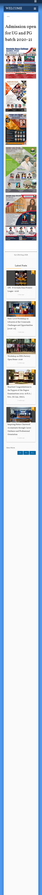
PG (26, 453)
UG (20, 453)
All (32, 453)
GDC (8, 16)
